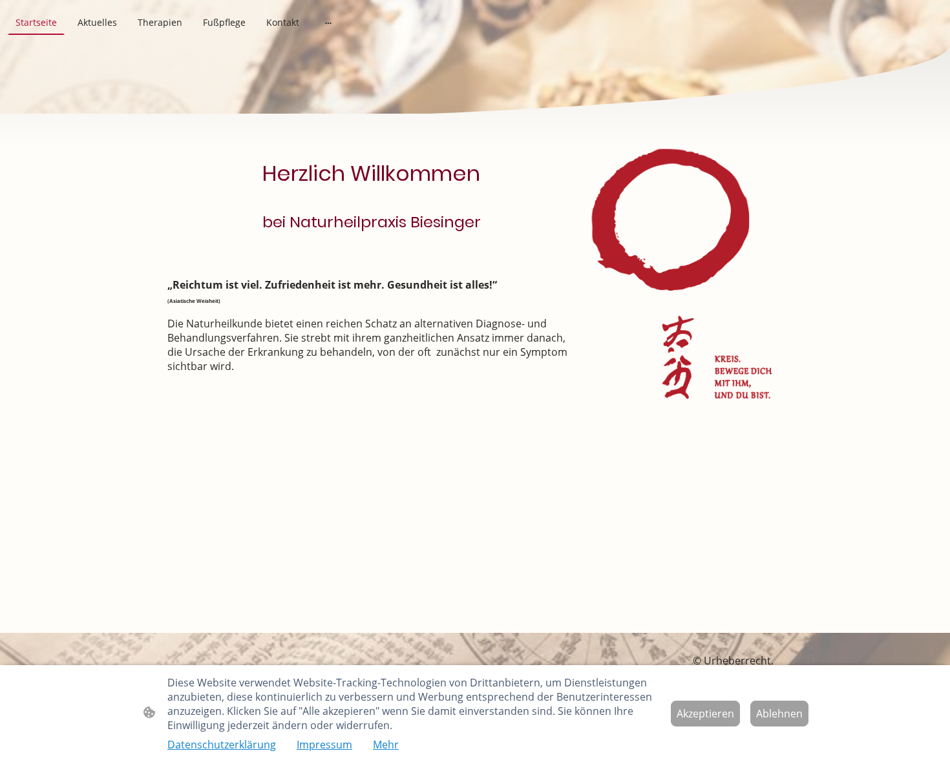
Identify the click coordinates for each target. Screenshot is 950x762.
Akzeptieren (705, 713)
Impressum (324, 744)
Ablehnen (779, 713)
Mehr (386, 744)
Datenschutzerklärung (221, 744)
